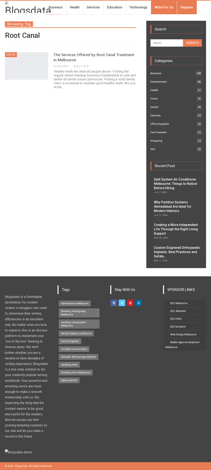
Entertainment (158, 81)
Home (154, 98)
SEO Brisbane (178, 326)
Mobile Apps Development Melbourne (182, 345)
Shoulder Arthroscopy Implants (78, 356)
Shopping (156, 140)
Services (93, 7)
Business (56, 7)
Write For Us (164, 7)
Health (75, 7)
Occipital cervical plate (74, 349)
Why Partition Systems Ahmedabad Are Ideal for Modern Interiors (172, 206)
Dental (10, 54)
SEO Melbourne (179, 303)
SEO (152, 149)
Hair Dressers (158, 132)
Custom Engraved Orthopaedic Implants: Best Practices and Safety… (177, 252)
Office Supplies (159, 123)
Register (187, 7)
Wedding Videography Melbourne (73, 313)
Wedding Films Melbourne (75, 372)
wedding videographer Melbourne (73, 324)
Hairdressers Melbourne (74, 303)
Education (114, 7)
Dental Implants (70, 341)
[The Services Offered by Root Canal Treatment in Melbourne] (26, 66)
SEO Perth (176, 318)
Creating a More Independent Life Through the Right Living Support (176, 229)
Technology (138, 7)
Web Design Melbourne (183, 334)
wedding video (69, 364)
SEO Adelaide (178, 311)
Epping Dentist (69, 380)
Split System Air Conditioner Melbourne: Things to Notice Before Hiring (175, 183)
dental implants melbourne (76, 333)
